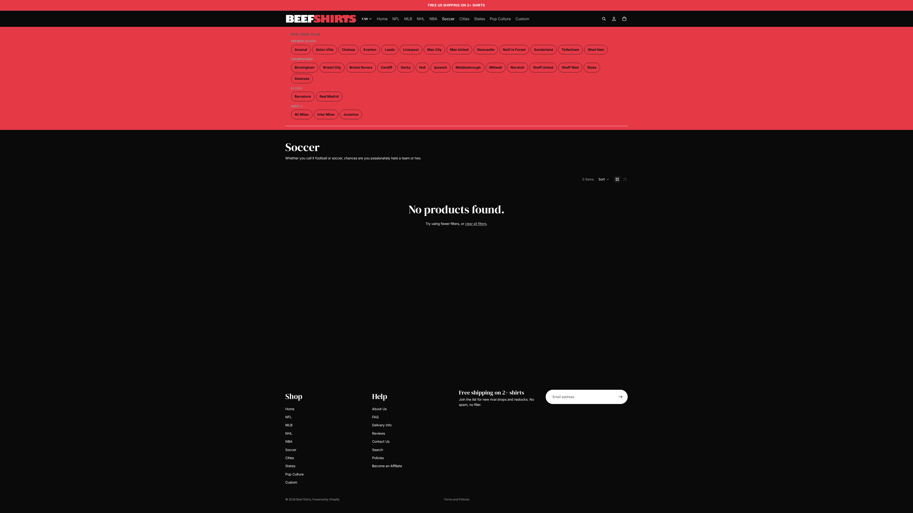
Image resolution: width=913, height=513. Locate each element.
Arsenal (301, 50)
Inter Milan (326, 114)
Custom (291, 482)
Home (289, 409)
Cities (289, 458)
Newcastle (485, 50)
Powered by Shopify (326, 499)
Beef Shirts (303, 499)
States (290, 466)
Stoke (592, 67)
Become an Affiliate (387, 466)
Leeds (390, 50)
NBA (288, 441)
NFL (288, 417)
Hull (422, 67)
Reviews (378, 433)
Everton (370, 50)
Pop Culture (294, 474)
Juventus (351, 114)
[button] (603, 179)
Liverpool (411, 50)
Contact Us (380, 441)
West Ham (596, 50)
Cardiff (386, 67)
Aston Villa (324, 50)
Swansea (302, 78)
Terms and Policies (456, 499)
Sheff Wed (570, 67)
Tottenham (570, 50)
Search (377, 450)
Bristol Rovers (361, 67)
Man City (434, 50)
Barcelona (303, 96)
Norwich (517, 67)
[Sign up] (621, 397)
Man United (459, 50)
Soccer (290, 450)
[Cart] (624, 19)
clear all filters (475, 224)
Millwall (495, 67)
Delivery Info (382, 425)
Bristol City (332, 67)
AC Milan (302, 114)
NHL (288, 433)
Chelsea (348, 50)
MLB (288, 425)
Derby (406, 67)
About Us (379, 409)
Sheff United (543, 67)
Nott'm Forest (514, 50)
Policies (378, 458)
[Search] (604, 19)
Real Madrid (329, 96)
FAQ (375, 417)
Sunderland (543, 50)
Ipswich (440, 67)
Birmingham (305, 67)
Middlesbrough (468, 67)
